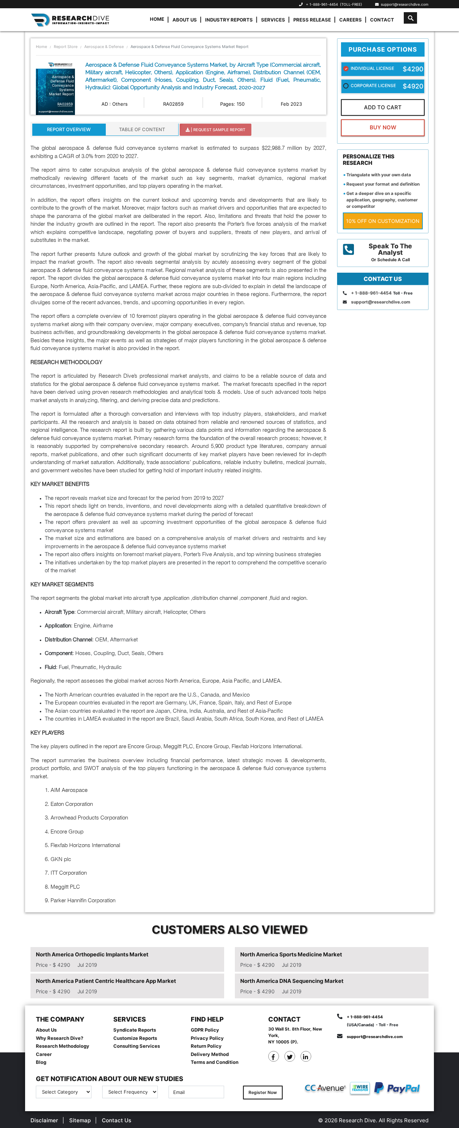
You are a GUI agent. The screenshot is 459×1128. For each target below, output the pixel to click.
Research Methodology (62, 1046)
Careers (350, 20)
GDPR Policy (205, 1030)
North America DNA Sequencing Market (292, 981)
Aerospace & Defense (104, 46)
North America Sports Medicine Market (291, 954)
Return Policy (206, 1046)
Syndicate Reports (134, 1030)
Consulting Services (136, 1046)
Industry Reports (229, 20)
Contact (382, 20)
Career (44, 1054)
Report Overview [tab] (69, 129)
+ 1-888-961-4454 (322, 4)
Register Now (263, 1092)
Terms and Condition (214, 1062)
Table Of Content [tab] (142, 129)
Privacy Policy (207, 1038)
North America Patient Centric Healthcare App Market (106, 981)
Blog (41, 1062)
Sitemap (80, 1120)
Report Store (65, 46)
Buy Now (383, 127)
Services (273, 20)
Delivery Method (210, 1054)
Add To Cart (383, 107)
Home (157, 19)
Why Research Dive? (59, 1038)
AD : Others (114, 104)
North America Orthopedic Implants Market (92, 954)
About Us (184, 20)
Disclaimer (44, 1120)
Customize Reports (135, 1038)
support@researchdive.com (404, 4)
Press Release (312, 20)
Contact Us (116, 1120)
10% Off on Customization (383, 221)
